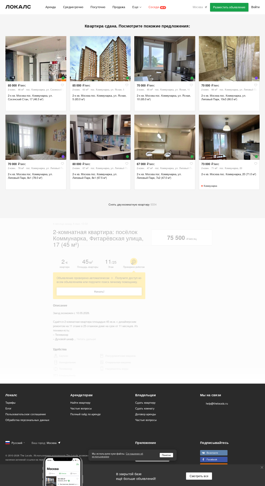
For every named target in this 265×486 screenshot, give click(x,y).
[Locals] (18, 7)
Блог (8, 408)
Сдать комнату (144, 408)
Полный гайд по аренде (85, 414)
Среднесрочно (73, 7)
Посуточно (97, 7)
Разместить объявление (229, 7)
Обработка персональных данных (27, 420)
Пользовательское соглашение (25, 414)
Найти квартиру (80, 402)
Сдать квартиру (145, 402)
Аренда (50, 7)
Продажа (118, 7)
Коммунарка (210, 185)
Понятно (166, 455)
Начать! (99, 291)
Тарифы (10, 402)
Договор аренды (145, 414)
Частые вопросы (81, 408)
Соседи (157, 7)
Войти (255, 7)
